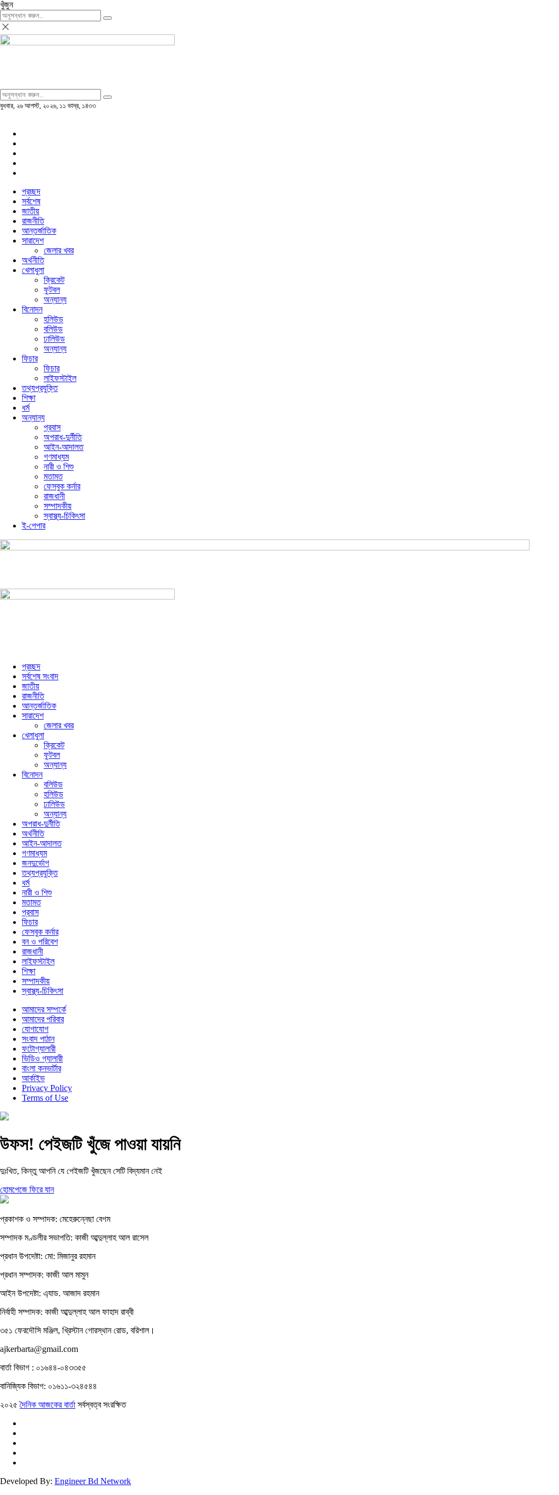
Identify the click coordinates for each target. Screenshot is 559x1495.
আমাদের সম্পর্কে (44, 1009)
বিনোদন (32, 309)
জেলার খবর (59, 250)
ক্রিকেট (54, 279)
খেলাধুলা (33, 270)
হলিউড (53, 319)
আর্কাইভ (33, 1078)
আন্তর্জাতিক (39, 230)
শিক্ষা (28, 397)
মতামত (53, 476)
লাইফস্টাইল (60, 378)
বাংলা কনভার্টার (41, 1068)
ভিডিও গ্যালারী (42, 1058)
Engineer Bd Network (93, 1481)
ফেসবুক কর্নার (62, 486)
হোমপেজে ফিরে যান (27, 1189)
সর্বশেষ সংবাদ (40, 676)
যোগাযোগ (35, 1029)
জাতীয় (30, 211)
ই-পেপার (33, 525)
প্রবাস (52, 427)
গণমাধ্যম (56, 456)
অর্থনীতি (33, 260)
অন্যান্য (55, 299)
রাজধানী (54, 496)
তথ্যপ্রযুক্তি (40, 388)
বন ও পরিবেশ (40, 941)
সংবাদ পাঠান (38, 1038)
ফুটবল (52, 289)
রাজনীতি (33, 221)
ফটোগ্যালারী (39, 1048)
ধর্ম (25, 407)
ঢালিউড (54, 338)
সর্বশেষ (31, 201)
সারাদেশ (33, 240)
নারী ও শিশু (59, 466)
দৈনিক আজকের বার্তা (47, 1404)
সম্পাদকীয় (58, 506)
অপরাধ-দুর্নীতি (63, 437)
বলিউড (53, 329)
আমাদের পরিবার (43, 1019)
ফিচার (30, 358)
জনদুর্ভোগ (35, 863)
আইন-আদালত (64, 447)
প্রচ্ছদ (31, 191)
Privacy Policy (47, 1088)
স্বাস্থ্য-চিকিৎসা (64, 515)
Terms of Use (45, 1097)
